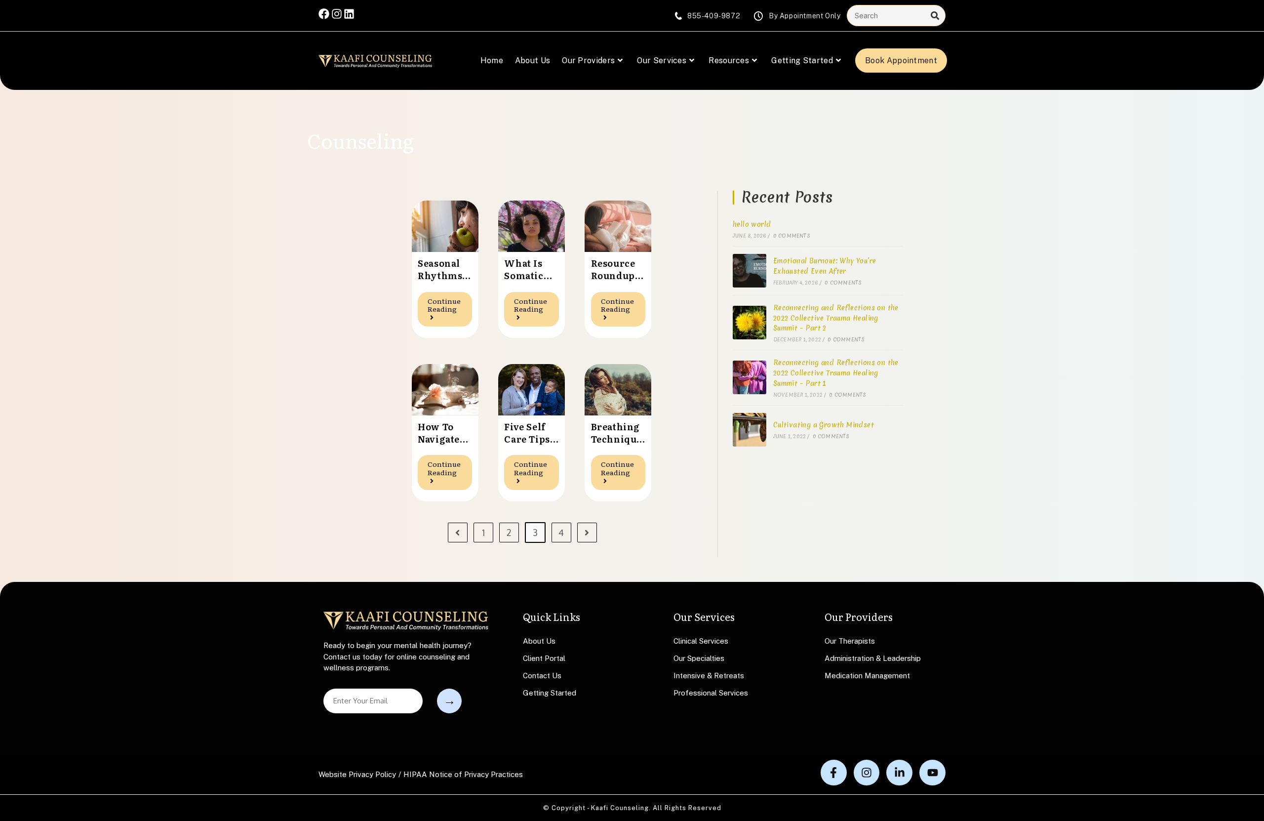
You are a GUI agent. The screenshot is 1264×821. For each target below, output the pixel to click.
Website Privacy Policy (357, 774)
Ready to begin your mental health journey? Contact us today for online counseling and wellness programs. (397, 656)
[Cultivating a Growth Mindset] (749, 430)
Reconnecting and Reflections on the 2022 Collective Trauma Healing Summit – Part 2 (836, 318)
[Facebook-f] (834, 773)
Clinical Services (700, 641)
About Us (539, 641)
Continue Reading (450, 303)
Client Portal (544, 658)
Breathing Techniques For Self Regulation (617, 432)
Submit (449, 701)
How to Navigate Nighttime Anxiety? (443, 432)
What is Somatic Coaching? (529, 269)
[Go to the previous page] (458, 532)
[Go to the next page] (587, 532)
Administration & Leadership (873, 658)
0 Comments (791, 235)
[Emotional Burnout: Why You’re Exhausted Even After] (749, 270)
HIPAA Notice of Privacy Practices (463, 774)
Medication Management (867, 675)
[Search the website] (896, 15)
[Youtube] (932, 773)
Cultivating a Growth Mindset (823, 424)
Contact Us (542, 675)
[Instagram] (336, 13)
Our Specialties (698, 658)
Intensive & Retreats (708, 675)
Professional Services (710, 693)
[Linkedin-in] (899, 773)
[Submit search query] (935, 15)
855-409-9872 (713, 16)
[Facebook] (323, 13)
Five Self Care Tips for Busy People (527, 432)
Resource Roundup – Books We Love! (616, 269)
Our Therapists (850, 641)
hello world (752, 224)
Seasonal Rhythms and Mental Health (440, 269)
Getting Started (549, 693)
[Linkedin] (349, 13)
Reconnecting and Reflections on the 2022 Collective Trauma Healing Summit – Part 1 (836, 373)
